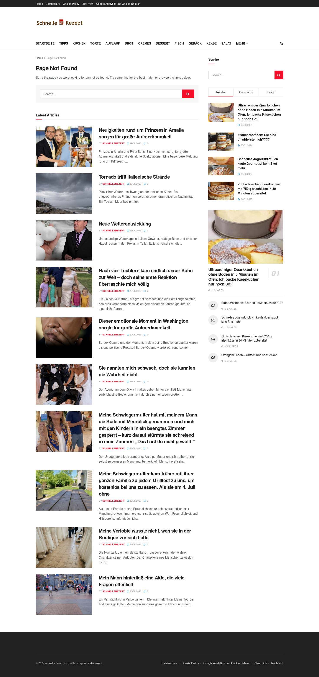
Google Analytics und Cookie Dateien (118, 3)
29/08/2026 (135, 143)
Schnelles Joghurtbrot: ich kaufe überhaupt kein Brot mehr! (258, 163)
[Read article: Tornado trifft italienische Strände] (64, 193)
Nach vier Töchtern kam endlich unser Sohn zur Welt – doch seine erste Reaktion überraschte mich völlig (146, 277)
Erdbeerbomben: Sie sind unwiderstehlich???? (257, 137)
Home (39, 3)
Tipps (63, 43)
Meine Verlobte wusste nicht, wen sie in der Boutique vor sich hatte (145, 534)
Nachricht (277, 663)
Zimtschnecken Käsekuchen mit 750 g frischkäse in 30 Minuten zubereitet (259, 189)
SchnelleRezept (113, 143)
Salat (226, 43)
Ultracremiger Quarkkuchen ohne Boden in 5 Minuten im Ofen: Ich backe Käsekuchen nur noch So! (259, 112)
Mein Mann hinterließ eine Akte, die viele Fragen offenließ (141, 581)
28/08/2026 (135, 381)
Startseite (45, 43)
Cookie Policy (71, 3)
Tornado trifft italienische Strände (134, 176)
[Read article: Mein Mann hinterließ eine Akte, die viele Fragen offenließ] (64, 594)
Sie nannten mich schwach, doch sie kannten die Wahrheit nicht (147, 371)
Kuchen (79, 43)
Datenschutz (53, 3)
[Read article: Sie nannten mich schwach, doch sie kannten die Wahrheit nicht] (64, 384)
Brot (129, 43)
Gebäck (195, 43)
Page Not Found (56, 58)
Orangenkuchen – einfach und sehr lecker (249, 355)
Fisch (179, 43)
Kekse (211, 43)
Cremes (144, 43)
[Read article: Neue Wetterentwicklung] (64, 240)
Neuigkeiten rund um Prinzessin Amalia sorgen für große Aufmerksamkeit (141, 133)
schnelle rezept (54, 663)
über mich (88, 3)
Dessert (163, 43)
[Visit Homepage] (60, 22)
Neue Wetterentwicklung (125, 223)
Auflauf (112, 43)
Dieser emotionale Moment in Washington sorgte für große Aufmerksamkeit (143, 324)
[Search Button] (281, 43)
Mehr (240, 43)
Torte (95, 43)
